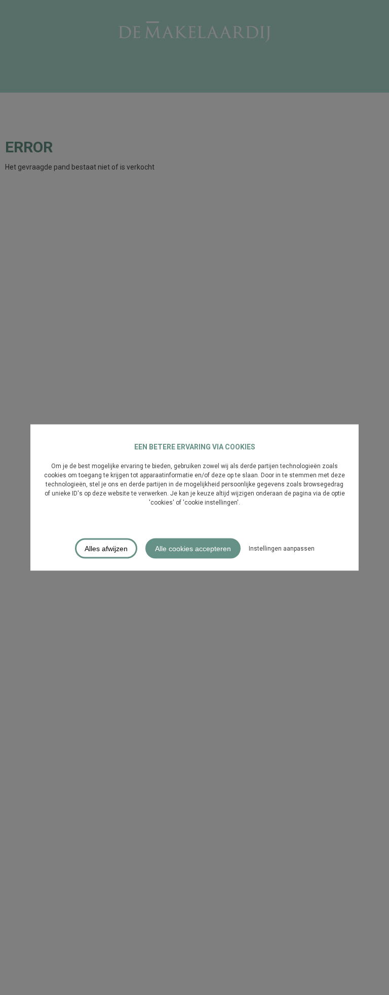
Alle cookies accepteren (193, 549)
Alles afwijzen (106, 549)
